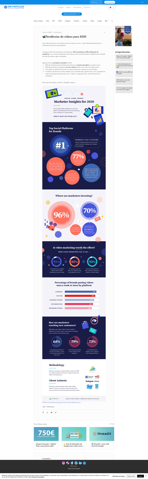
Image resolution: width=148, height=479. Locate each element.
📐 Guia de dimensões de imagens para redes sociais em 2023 (73, 445)
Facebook (76, 21)
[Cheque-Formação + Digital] (46, 434)
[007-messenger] (84, 463)
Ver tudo (112, 424)
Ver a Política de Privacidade (36, 477)
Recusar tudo (131, 476)
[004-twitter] (76, 463)
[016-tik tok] (67, 463)
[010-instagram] (63, 463)
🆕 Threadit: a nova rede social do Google (100, 445)
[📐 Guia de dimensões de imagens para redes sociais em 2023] (74, 434)
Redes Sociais (50, 406)
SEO (53, 21)
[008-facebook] (71, 463)
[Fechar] (146, 476)
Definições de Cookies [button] (119, 476)
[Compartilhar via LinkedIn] (51, 412)
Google (100, 21)
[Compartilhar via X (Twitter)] (47, 412)
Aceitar (140, 476)
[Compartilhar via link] (56, 412)
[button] (96, 2)
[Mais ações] (105, 32)
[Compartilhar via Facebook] (43, 412)
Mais (106, 21)
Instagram (67, 21)
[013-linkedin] (80, 463)
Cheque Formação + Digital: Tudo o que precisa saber (46, 445)
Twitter (92, 21)
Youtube (85, 21)
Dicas (47, 21)
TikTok (60, 21)
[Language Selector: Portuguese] (111, 7)
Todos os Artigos (38, 21)
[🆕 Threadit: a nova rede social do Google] (101, 434)
